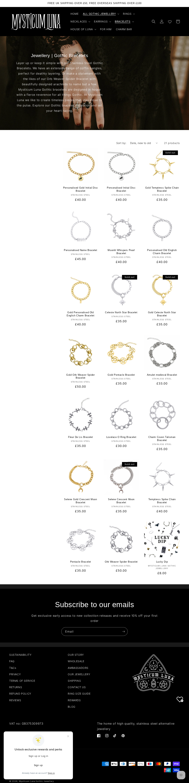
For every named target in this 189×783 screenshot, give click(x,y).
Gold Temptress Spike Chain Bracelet (162, 189)
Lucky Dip (162, 561)
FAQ (12, 661)
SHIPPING (74, 680)
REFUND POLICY (20, 693)
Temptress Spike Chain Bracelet (162, 501)
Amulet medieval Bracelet (162, 374)
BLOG (71, 706)
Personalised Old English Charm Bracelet (162, 252)
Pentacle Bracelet (80, 561)
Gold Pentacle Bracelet (121, 374)
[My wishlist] (170, 21)
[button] (101, 14)
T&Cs (12, 667)
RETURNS (15, 687)
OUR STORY (76, 654)
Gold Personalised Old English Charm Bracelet (80, 314)
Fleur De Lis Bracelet (80, 437)
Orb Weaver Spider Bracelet (121, 561)
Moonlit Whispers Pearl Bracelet (121, 252)
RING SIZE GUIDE (79, 693)
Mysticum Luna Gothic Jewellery (36, 781)
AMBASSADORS (78, 667)
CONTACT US (77, 687)
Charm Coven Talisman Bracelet (162, 439)
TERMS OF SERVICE (22, 680)
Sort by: (121, 143)
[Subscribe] (123, 631)
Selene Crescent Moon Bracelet (121, 501)
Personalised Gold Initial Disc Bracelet (80, 189)
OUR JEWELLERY (79, 674)
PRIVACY (15, 674)
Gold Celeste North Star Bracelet (162, 314)
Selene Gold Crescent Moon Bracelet (80, 501)
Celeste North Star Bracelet (121, 312)
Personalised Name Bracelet (80, 250)
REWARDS (74, 700)
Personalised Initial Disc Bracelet (121, 189)
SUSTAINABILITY (20, 654)
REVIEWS (15, 700)
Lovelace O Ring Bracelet (121, 437)
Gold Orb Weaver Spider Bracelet (80, 376)
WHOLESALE (76, 661)
